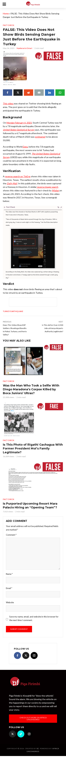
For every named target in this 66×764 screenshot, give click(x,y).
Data (25, 146)
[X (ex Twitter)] (25, 655)
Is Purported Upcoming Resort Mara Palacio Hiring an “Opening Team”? (30, 505)
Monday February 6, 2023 (19, 122)
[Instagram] (34, 655)
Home (6, 13)
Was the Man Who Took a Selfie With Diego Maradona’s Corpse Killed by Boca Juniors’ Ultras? (31, 389)
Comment (11, 535)
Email (9, 588)
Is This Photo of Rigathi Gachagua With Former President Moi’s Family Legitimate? (33, 448)
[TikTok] (20, 733)
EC (38, 748)
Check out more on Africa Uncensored (33, 718)
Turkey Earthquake (13, 311)
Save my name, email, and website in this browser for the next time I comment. (33, 618)
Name (9, 574)
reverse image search (47, 187)
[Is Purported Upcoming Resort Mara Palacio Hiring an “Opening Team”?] (33, 479)
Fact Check (8, 25)
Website (10, 602)
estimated (40, 136)
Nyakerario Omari (24, 48)
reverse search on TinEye (17, 176)
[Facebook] (17, 655)
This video (8, 103)
